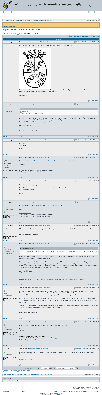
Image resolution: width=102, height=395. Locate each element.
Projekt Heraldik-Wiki (17, 20)
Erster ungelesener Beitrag (83, 36)
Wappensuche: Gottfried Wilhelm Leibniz (21, 29)
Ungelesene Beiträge (94, 18)
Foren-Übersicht (7, 20)
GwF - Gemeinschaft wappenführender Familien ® (40, 338)
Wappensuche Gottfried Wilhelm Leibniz (38, 348)
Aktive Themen (19, 18)
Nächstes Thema (95, 36)
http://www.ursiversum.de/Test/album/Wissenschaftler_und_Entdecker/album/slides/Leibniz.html (47, 161)
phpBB (46, 393)
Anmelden (7, 12)
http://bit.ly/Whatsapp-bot (26, 359)
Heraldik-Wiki (36, 278)
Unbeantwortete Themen (8, 18)
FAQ (91, 12)
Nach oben (5, 100)
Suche (97, 12)
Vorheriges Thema (71, 36)
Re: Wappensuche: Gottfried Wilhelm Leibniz (39, 104)
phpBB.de (58, 394)
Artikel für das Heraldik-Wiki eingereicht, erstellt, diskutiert (37, 20)
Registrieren (16, 12)
